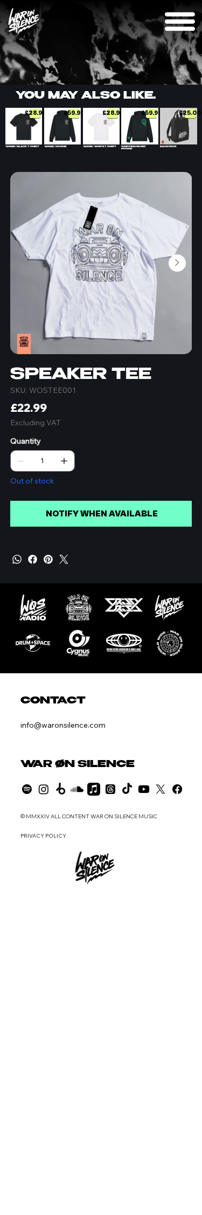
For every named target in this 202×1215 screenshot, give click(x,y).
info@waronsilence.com (63, 725)
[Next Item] (177, 263)
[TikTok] (127, 789)
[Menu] (180, 21)
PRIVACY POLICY (43, 835)
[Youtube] (143, 789)
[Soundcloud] (77, 789)
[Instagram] (43, 789)
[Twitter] (64, 559)
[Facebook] (32, 559)
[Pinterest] (48, 559)
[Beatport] (60, 789)
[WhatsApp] (17, 559)
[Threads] (110, 789)
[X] (160, 789)
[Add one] (64, 461)
